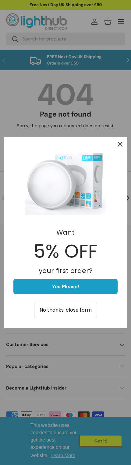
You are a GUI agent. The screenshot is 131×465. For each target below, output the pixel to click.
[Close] (120, 144)
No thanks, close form (66, 309)
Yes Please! (65, 286)
